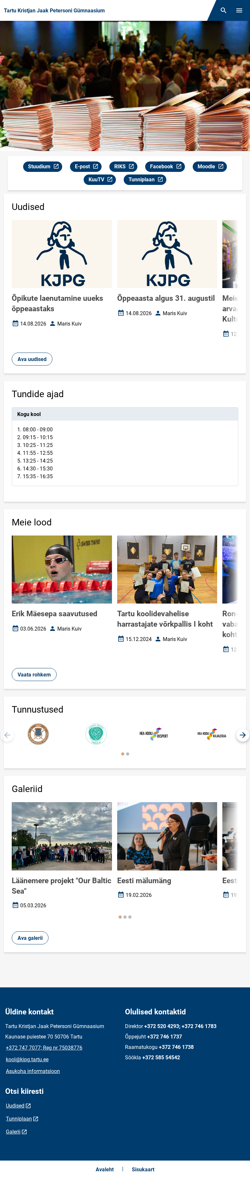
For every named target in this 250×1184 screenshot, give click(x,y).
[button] (242, 735)
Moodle (212, 167)
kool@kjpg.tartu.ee (27, 1059)
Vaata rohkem (34, 675)
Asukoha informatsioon (33, 1071)
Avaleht (105, 1169)
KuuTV (102, 180)
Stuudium (45, 167)
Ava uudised (32, 359)
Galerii (13, 1132)
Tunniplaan (147, 180)
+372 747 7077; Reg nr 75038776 (44, 1048)
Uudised (15, 1106)
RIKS (125, 167)
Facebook (167, 167)
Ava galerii (30, 938)
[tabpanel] (125, 446)
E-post (88, 167)
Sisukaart (143, 1169)
